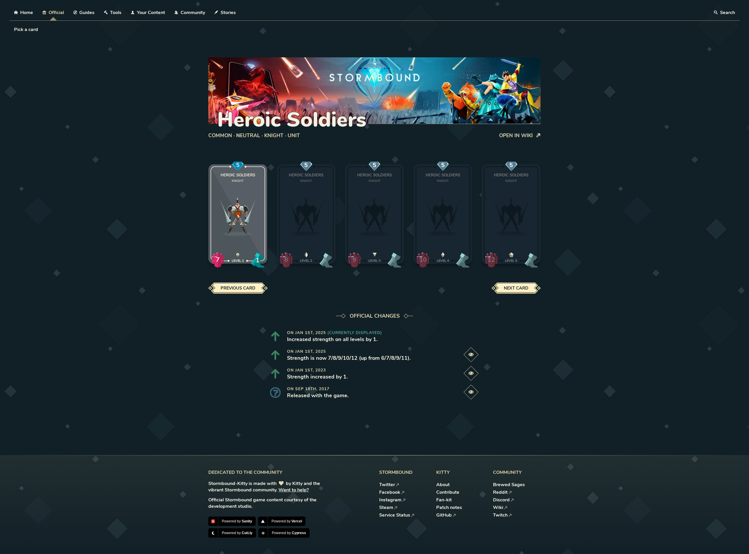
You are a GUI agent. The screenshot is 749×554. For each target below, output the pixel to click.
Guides (87, 12)
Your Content (151, 12)
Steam (386, 507)
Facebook (389, 492)
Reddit (500, 492)
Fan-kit (444, 500)
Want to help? (294, 490)
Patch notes (449, 507)
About (443, 484)
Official (56, 12)
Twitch (500, 515)
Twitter (387, 484)
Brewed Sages (509, 484)
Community (193, 12)
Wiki (498, 507)
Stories (228, 12)
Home (26, 12)
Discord (501, 500)
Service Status (394, 515)
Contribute (447, 492)
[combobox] (14, 29)
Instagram (390, 500)
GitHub (444, 515)
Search (727, 12)
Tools (115, 12)
